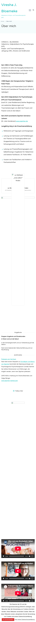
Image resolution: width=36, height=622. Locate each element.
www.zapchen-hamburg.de (9, 380)
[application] (18, 548)
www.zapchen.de (22, 121)
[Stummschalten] (29, 557)
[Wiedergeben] (3, 557)
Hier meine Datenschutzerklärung (25, 619)
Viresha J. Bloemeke (9, 8)
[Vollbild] (32, 557)
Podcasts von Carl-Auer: (8, 359)
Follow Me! (19, 391)
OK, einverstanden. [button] (8, 619)
